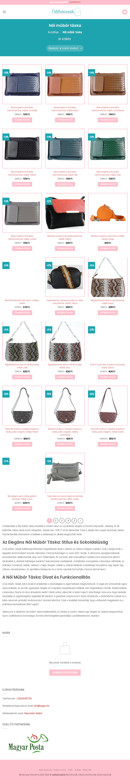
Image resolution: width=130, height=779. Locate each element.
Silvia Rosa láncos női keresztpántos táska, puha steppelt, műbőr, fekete (22, 430)
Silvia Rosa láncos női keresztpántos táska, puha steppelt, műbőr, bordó (108, 430)
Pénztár (87, 770)
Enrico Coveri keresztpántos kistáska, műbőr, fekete (107, 366)
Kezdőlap (53, 32)
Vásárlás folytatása (65, 672)
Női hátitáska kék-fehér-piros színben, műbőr (22, 302)
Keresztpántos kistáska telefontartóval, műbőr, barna (65, 109)
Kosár (78, 770)
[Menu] (4, 12)
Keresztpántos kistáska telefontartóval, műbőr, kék (64, 173)
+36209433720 (74, 2)
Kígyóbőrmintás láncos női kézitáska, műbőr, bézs (65, 366)
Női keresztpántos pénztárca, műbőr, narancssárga (108, 237)
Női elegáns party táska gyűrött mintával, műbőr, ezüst (22, 498)
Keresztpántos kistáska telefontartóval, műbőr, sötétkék (22, 109)
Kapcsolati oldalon (33, 713)
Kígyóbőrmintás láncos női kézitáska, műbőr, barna (108, 302)
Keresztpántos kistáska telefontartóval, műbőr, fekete (22, 173)
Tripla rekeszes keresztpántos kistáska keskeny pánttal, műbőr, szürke (65, 498)
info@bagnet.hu (41, 705)
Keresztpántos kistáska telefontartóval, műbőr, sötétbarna (108, 109)
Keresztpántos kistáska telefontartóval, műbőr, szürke (22, 237)
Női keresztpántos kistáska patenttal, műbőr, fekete (64, 237)
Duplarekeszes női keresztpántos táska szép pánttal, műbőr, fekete (65, 302)
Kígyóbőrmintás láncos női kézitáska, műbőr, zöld (22, 366)
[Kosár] (124, 12)
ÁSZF (70, 770)
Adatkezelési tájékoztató (52, 770)
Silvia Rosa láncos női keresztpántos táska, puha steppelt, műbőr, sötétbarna (65, 432)
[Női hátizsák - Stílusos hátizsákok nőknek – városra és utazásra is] (65, 12)
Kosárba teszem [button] (22, 120)
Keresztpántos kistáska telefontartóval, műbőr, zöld (108, 173)
